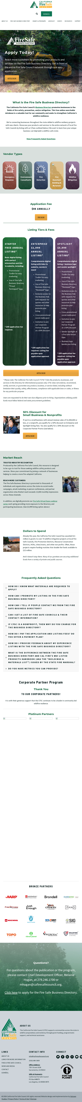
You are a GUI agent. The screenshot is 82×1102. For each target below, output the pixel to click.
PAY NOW (41, 217)
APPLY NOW (12, 78)
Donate (46, 14)
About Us (5, 1056)
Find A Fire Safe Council (11, 1063)
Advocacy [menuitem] (51, 21)
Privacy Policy (13, 1099)
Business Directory (44, 107)
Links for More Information (14, 1059)
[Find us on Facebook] (62, 1057)
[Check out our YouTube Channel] (76, 1057)
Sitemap (33, 1099)
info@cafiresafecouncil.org (39, 1056)
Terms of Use (24, 1099)
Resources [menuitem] (68, 21)
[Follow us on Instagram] (72, 1057)
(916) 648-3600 (34, 1060)
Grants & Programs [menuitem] (39, 21)
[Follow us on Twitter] (58, 1057)
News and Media (8, 1066)
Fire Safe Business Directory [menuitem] (20, 21)
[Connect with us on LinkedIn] (67, 1057)
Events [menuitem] (59, 21)
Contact (5, 1069)
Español (5, 1073)
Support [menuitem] (77, 21)
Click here (11, 992)
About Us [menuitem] (5, 21)
